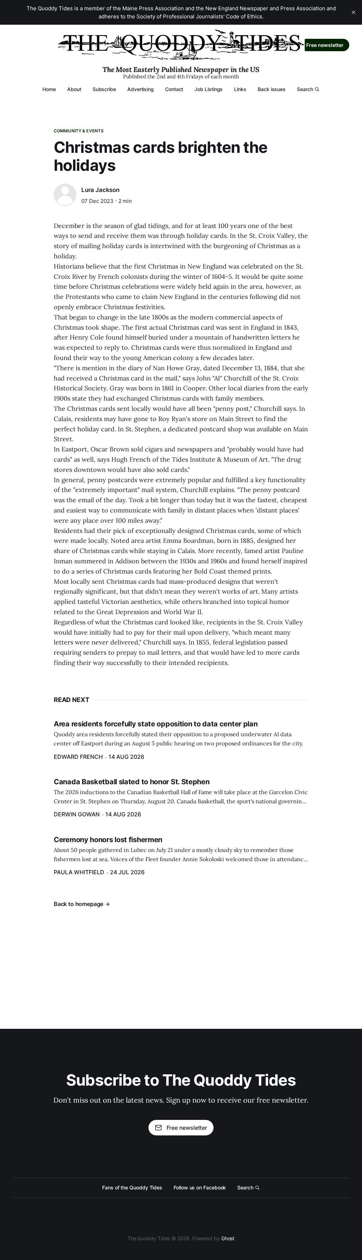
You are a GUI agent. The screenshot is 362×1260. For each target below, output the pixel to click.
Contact (174, 89)
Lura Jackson (100, 189)
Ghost (228, 1238)
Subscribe (104, 89)
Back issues (272, 89)
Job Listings (208, 89)
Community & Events (79, 130)
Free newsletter (325, 45)
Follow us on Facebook (200, 1187)
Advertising (140, 89)
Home (49, 89)
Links (240, 89)
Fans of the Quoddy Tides (132, 1187)
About (74, 89)
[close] (353, 12)
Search (305, 89)
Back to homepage (78, 903)
